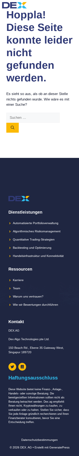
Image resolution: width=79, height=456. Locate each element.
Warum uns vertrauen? (28, 296)
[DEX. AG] (14, 5)
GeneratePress (59, 447)
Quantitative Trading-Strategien (34, 239)
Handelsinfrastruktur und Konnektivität (38, 256)
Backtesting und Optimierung (32, 247)
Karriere (18, 280)
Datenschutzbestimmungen (39, 439)
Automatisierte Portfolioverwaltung (35, 223)
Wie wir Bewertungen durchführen (35, 304)
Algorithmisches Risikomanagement (36, 231)
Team (16, 288)
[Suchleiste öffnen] (66, 5)
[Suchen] (12, 128)
